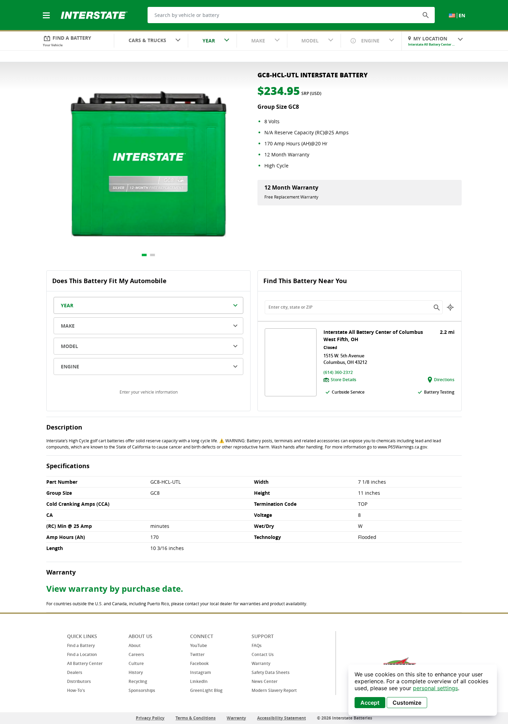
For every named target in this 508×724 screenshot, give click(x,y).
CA (49, 515)
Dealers (74, 672)
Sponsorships (142, 690)
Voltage (263, 515)
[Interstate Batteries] (94, 14)
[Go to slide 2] (152, 255)
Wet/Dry (264, 526)
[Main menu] (47, 11)
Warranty (261, 663)
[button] (426, 15)
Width (261, 482)
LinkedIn (199, 681)
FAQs (257, 645)
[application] (422, 690)
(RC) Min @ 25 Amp (69, 526)
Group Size (59, 493)
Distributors (79, 681)
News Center (264, 681)
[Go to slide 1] (144, 255)
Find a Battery (81, 645)
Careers (136, 654)
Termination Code (275, 504)
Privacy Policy (150, 718)
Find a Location (82, 654)
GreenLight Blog (206, 690)
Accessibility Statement (281, 718)
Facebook (199, 663)
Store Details (343, 380)
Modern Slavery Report (274, 690)
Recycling (138, 681)
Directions (444, 380)
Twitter (197, 654)
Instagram (200, 672)
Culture (136, 663)
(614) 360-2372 (338, 372)
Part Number (61, 482)
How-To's (76, 690)
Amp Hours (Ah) (65, 537)
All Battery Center (85, 663)
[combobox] (151, 41)
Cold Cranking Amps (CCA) (78, 504)
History (136, 672)
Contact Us (263, 654)
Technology (267, 537)
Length (54, 548)
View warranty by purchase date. (114, 589)
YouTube (198, 645)
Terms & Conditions (196, 718)
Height (262, 493)
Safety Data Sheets (271, 672)
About (135, 645)
